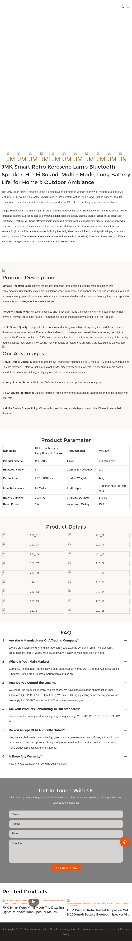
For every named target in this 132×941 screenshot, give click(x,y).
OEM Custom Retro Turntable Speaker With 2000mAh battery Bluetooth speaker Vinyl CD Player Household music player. (98, 912)
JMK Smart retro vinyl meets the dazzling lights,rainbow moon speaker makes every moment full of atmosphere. (33, 910)
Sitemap (112, 929)
